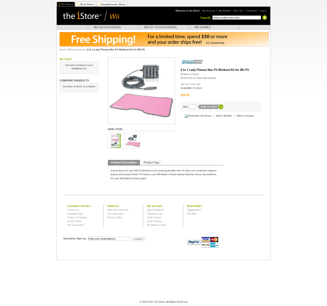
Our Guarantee (75, 225)
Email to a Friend (190, 74)
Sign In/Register (155, 210)
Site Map (191, 213)
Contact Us (73, 210)
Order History (154, 221)
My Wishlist (224, 10)
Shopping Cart (154, 213)
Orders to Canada (77, 217)
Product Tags (151, 162)
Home (62, 49)
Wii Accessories (76, 49)
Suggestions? (194, 210)
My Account (208, 10)
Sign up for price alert (190, 84)
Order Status (154, 217)
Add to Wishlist (224, 115)
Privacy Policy (115, 217)
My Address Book (156, 225)
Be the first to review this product (198, 78)
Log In (263, 10)
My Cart (238, 10)
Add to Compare (245, 115)
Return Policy (74, 221)
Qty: (185, 106)
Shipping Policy (75, 213)
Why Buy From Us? (118, 210)
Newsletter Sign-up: (75, 238)
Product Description (124, 162)
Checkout (251, 10)
